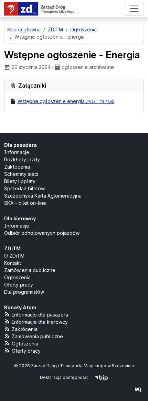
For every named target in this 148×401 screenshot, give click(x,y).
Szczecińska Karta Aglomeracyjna (43, 196)
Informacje (16, 152)
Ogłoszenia (17, 277)
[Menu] (134, 9)
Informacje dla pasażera (40, 315)
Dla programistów (24, 292)
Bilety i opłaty (19, 181)
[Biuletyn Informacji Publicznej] (101, 377)
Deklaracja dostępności (64, 377)
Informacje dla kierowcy (40, 322)
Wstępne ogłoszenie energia (66, 101)
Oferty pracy (18, 285)
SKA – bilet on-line (25, 203)
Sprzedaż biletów (24, 188)
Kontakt (12, 263)
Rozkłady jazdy (22, 159)
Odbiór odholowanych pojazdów (42, 233)
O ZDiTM (14, 256)
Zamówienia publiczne (29, 270)
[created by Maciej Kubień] (138, 389)
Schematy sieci (21, 174)
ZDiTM (12, 248)
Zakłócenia (17, 167)
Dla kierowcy (20, 218)
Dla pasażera (20, 145)
